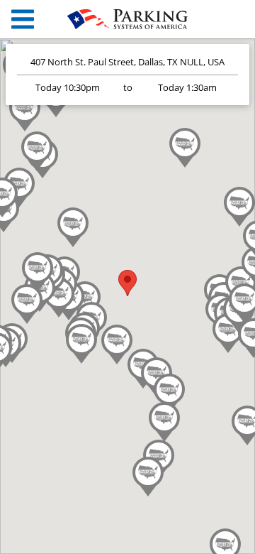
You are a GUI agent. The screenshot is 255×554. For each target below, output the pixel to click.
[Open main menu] (22, 19)
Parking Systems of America (127, 19)
